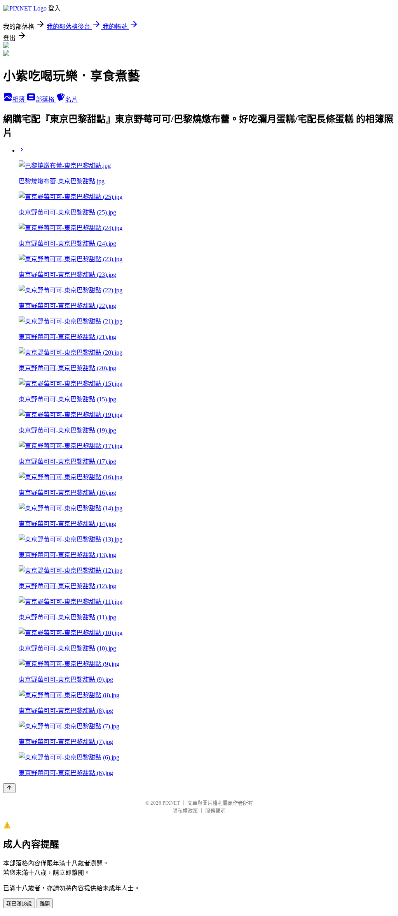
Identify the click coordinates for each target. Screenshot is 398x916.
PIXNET (171, 803)
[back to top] (9, 788)
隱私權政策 (185, 811)
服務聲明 (215, 811)
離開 (45, 904)
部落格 (46, 99)
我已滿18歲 (19, 904)
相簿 (19, 99)
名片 (71, 99)
